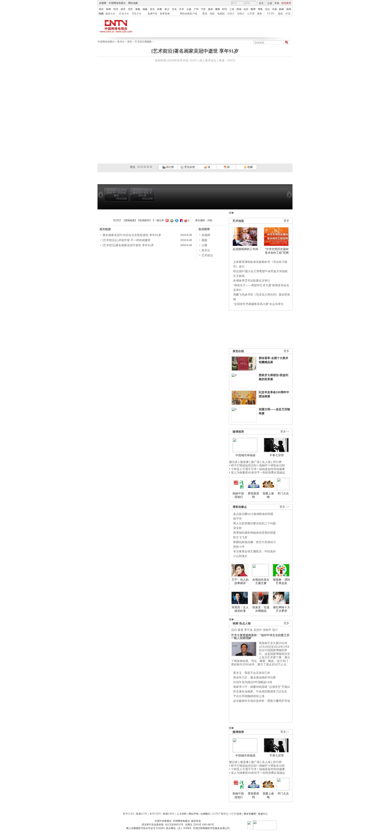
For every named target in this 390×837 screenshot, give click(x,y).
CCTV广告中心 (220, 813)
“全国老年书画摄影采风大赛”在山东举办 (258, 304)
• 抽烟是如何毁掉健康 (271, 469)
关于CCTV (128, 813)
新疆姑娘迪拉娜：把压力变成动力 (254, 542)
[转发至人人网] (176, 220)
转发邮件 (144, 220)
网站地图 (133, 3)
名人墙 (266, 462)
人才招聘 (181, 813)
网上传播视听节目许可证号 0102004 (145, 828)
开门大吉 (283, 493)
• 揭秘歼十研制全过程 (271, 465)
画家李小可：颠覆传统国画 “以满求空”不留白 (261, 686)
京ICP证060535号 (174, 824)
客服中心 (263, 813)
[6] (144, 166)
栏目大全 (124, 13)
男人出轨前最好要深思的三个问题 (254, 523)
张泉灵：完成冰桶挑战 (260, 609)
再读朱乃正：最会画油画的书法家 (254, 677)
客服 (276, 3)
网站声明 (193, 813)
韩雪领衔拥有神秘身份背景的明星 (254, 532)
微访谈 (233, 462)
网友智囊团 (250, 813)
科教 (159, 9)
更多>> (284, 431)
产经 (196, 9)
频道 (280, 13)
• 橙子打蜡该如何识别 (243, 465)
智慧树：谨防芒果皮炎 (281, 581)
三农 (231, 9)
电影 (212, 13)
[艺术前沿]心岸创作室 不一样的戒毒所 (127, 240)
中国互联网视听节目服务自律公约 (211, 828)
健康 (217, 9)
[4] (141, 166)
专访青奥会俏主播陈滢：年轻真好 (254, 551)
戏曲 (145, 9)
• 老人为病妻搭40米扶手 (244, 472)
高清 (204, 13)
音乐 (152, 9)
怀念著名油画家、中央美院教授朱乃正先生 (260, 691)
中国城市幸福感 (245, 455)
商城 (238, 9)
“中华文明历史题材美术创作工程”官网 (277, 250)
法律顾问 (205, 813)
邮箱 (281, 9)
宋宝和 (237, 528)
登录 (261, 3)
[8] (147, 166)
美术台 (121, 41)
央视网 (102, 3)
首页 (101, 9)
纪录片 (231, 13)
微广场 (255, 462)
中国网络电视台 (117, 3)
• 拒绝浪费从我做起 (273, 472)
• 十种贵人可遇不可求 (243, 469)
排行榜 (169, 167)
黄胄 (240, 629)
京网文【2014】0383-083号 (199, 824)
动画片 (241, 13)
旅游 (210, 9)
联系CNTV (169, 813)
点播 (204, 245)
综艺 (130, 9)
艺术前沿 (207, 255)
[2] (138, 166)
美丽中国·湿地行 (238, 495)
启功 (234, 629)
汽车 (203, 9)
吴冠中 (258, 629)
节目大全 (136, 13)
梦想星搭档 (253, 495)
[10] (150, 166)
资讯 (129, 41)
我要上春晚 (268, 495)
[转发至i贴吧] (181, 220)
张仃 (275, 629)
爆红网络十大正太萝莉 (281, 609)
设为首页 (286, 3)
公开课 (251, 13)
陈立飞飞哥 (240, 537)
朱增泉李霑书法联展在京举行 (251, 280)
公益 (188, 9)
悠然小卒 (239, 546)
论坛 (267, 9)
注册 (269, 3)
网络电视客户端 (188, 13)
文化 (174, 9)
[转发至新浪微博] (185, 220)
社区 (246, 9)
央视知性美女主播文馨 (260, 581)
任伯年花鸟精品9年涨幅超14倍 (252, 682)
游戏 (288, 9)
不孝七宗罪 (277, 455)
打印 (117, 220)
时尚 (224, 9)
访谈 (274, 9)
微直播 (244, 462)
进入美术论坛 (207, 60)
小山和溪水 (240, 556)
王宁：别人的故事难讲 (240, 581)
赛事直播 (165, 13)
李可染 (248, 629)
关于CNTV (155, 813)
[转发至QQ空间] (171, 220)
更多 (286, 220)
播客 (259, 13)
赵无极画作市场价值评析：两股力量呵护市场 (261, 700)
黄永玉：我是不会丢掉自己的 (251, 672)
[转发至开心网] (167, 220)
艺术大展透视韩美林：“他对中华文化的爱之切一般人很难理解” (260, 636)
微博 (253, 9)
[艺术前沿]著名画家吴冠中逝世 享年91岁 (128, 245)
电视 (101, 13)
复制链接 (130, 220)
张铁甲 (267, 629)
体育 (123, 9)
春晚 (137, 9)
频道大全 (110, 13)
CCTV (270, 13)
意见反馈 (189, 167)
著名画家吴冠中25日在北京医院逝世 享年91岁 (132, 235)
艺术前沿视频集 (143, 41)
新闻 (108, 9)
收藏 (250, 167)
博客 (260, 9)
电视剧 (221, 13)
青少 (167, 9)
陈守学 (237, 518)
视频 (204, 240)
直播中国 (152, 13)
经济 (115, 9)
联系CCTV (141, 813)
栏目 (288, 13)
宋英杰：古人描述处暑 (240, 609)
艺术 (181, 9)
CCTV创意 (236, 813)
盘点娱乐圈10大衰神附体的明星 (253, 514)
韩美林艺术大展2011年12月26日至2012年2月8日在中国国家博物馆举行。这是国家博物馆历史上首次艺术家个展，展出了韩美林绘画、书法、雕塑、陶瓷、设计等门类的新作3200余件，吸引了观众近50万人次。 (260, 653)
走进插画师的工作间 (245, 249)
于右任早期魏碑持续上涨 (248, 696)
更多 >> (284, 506)
